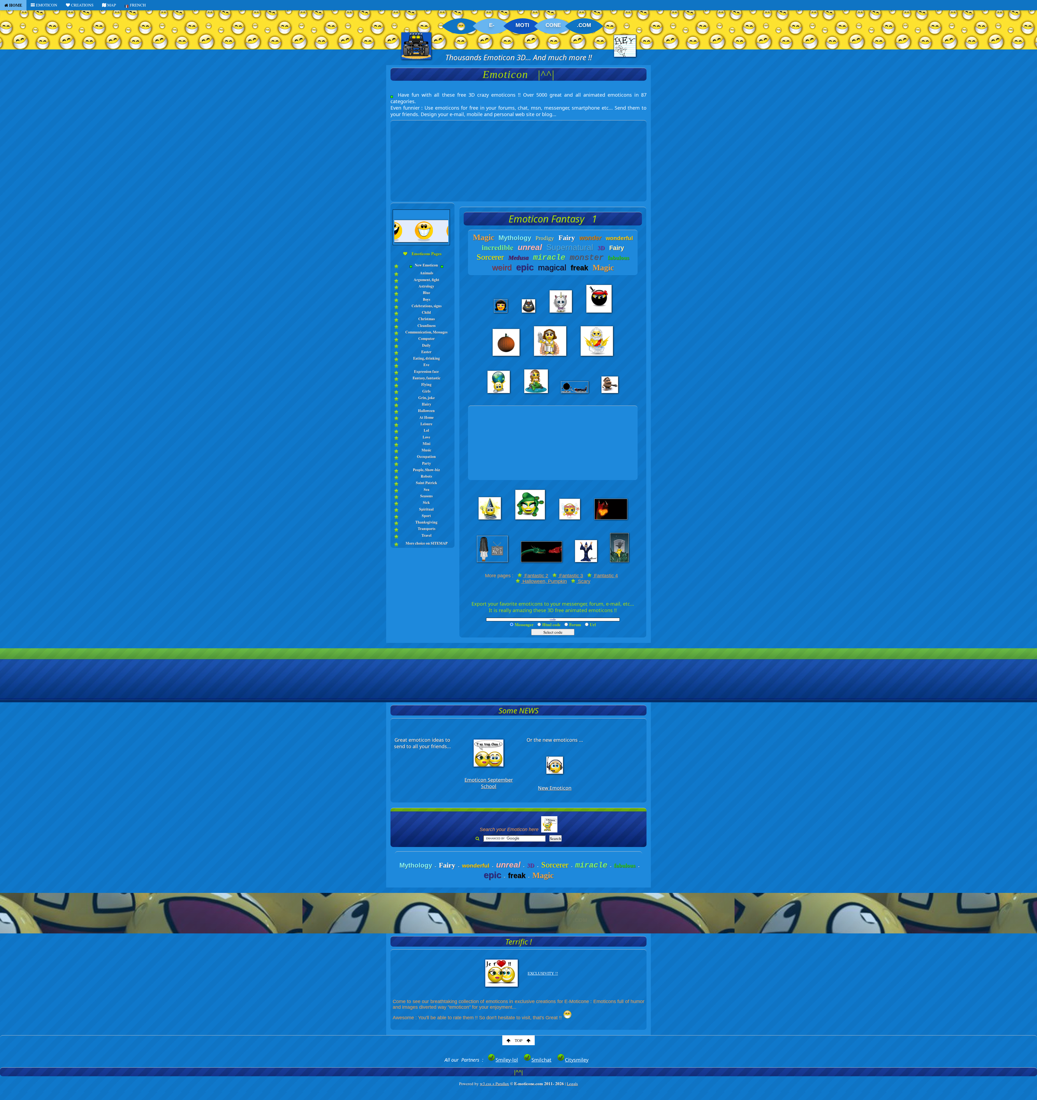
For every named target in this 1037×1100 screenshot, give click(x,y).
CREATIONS (81, 5)
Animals (426, 273)
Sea (426, 489)
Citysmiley (576, 1060)
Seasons (426, 496)
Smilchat (541, 1060)
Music (426, 450)
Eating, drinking (426, 358)
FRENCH (137, 5)
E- (491, 25)
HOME (15, 5)
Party (426, 463)
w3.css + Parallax (494, 1083)
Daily (426, 345)
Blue (426, 292)
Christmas (426, 319)
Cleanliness (427, 325)
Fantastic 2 (535, 575)
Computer (426, 338)
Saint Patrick (426, 482)
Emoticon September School (488, 783)
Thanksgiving (426, 522)
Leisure (426, 424)
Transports (426, 528)
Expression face (426, 371)
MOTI (522, 25)
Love (426, 437)
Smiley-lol (507, 1060)
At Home (426, 417)
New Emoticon (426, 265)
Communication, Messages (426, 332)
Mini (426, 443)
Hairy (426, 404)
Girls (426, 391)
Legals (572, 1083)
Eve (426, 364)
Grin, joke (426, 397)
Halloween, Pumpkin (544, 581)
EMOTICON (46, 5)
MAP (111, 5)
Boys (426, 299)
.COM (584, 25)
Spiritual (426, 509)
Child (426, 312)
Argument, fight (426, 279)
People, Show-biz (426, 470)
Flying (426, 384)
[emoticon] (422, 269)
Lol (426, 430)
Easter (426, 352)
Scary (583, 581)
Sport (426, 515)
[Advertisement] (518, 158)
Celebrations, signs (427, 306)
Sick (426, 502)
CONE (553, 25)
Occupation (426, 456)
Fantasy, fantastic (426, 378)
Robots (426, 476)
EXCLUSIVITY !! (543, 973)
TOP (518, 1040)
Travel (427, 535)
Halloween (426, 410)
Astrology (426, 286)
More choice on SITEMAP (426, 543)
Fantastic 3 (570, 575)
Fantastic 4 (605, 575)
